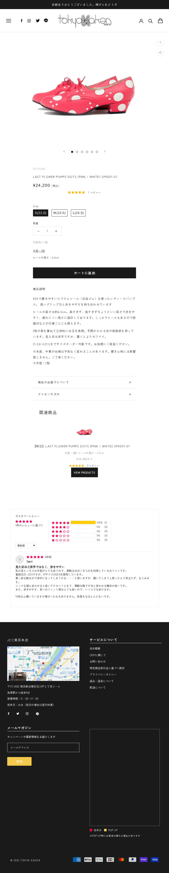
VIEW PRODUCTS (84, 472)
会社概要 (95, 648)
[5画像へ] (92, 152)
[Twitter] (38, 22)
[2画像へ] (77, 152)
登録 (19, 761)
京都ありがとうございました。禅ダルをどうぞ (84, 4)
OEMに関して (98, 655)
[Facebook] (21, 21)
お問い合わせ (98, 661)
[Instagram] (29, 22)
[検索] (150, 21)
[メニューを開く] (8, 20)
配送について (98, 687)
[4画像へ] (87, 152)
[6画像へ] (97, 152)
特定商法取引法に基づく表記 (107, 668)
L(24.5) (78, 213)
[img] (35, 557)
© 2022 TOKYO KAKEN (25, 860)
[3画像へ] (82, 152)
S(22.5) (40, 213)
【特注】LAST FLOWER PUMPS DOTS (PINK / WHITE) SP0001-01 (81, 446)
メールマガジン (19, 728)
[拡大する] (160, 42)
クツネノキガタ (49, 394)
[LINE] (46, 22)
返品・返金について (102, 681)
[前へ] (64, 151)
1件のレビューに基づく (29, 525)
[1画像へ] (72, 152)
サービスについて (103, 640)
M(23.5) (59, 213)
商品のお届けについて (53, 382)
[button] (77, 192)
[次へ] (105, 151)
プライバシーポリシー (103, 674)
